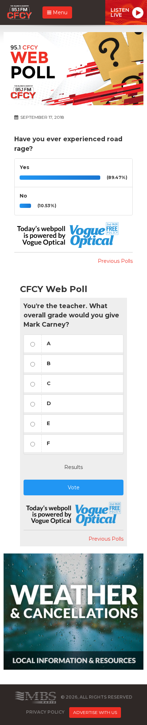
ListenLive (120, 12)
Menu (59, 12)
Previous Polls (115, 261)
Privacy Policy (45, 712)
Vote (74, 487)
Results (73, 467)
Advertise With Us (95, 712)
